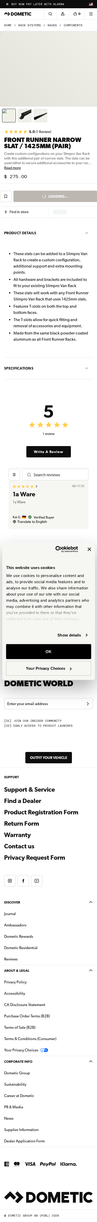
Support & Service (29, 789)
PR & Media (30, 1106)
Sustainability (15, 1084)
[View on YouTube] (36, 880)
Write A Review (48, 452)
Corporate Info (18, 1062)
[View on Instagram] (10, 880)
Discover (12, 902)
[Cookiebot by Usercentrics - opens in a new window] (58, 549)
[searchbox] (59, 475)
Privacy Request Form (34, 857)
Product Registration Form (41, 812)
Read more (12, 168)
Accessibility (14, 993)
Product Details (20, 233)
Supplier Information (21, 1129)
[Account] (62, 14)
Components (73, 25)
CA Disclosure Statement (24, 1004)
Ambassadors (15, 925)
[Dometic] (18, 14)
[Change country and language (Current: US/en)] (91, 4)
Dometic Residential (37, 947)
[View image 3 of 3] (40, 115)
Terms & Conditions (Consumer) (30, 1038)
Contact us (19, 846)
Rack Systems (29, 25)
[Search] (50, 14)
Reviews (11, 959)
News (25, 1118)
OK (48, 651)
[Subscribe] (88, 703)
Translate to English (32, 521)
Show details (69, 635)
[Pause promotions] (7, 4)
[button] (16, 212)
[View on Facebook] (23, 880)
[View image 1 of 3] (9, 115)
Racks (52, 25)
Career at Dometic (35, 1095)
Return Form (21, 823)
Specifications (18, 368)
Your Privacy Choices (45, 668)
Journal (10, 913)
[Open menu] (91, 14)
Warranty (17, 835)
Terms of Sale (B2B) (19, 1027)
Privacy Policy (15, 982)
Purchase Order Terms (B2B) (27, 1016)
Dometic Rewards (18, 936)
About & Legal (16, 971)
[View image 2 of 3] (25, 115)
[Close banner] (89, 549)
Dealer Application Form (40, 1141)
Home (8, 25)
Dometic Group (33, 1072)
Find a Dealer (22, 801)
